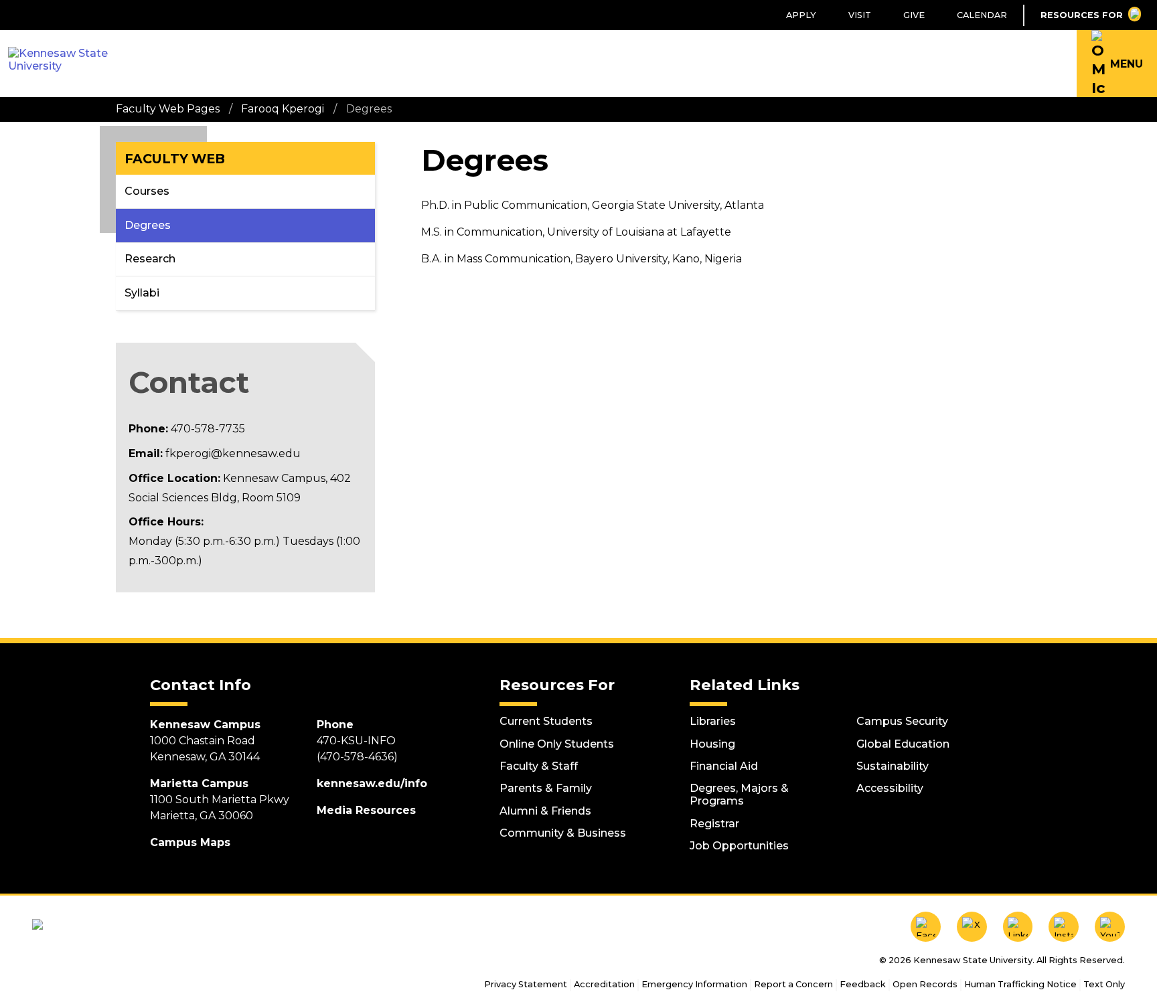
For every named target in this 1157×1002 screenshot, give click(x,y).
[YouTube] (1110, 927)
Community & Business (562, 833)
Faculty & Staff (538, 766)
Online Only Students (556, 744)
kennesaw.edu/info (372, 783)
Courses (147, 191)
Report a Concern (793, 984)
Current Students (546, 721)
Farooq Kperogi (282, 108)
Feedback (863, 984)
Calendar (982, 15)
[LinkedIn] (1018, 927)
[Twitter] (972, 927)
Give (914, 15)
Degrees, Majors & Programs (739, 794)
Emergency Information (694, 984)
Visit (859, 15)
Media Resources (366, 810)
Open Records (925, 984)
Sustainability (892, 766)
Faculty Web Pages (168, 108)
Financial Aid (724, 766)
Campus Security (902, 721)
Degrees (148, 225)
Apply (801, 15)
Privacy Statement (525, 984)
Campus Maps (190, 842)
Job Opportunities (739, 845)
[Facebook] (926, 927)
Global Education (902, 744)
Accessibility (889, 788)
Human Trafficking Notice (1020, 984)
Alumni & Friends (545, 811)
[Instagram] (1064, 927)
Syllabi (142, 292)
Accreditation (604, 984)
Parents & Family (545, 788)
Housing (712, 744)
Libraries (713, 721)
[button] (1117, 63)
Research (150, 258)
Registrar (714, 823)
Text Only (1104, 984)
